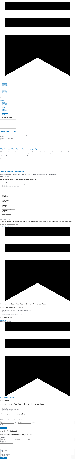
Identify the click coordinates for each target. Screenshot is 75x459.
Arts (13, 221)
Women (17, 224)
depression (60, 221)
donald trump (70, 221)
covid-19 (50, 221)
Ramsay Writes (5, 450)
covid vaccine (56, 221)
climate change (36, 221)
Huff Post (4, 195)
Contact (3, 86)
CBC (26, 221)
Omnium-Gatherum (5, 200)
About (3, 81)
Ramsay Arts (4, 451)
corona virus (40, 221)
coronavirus (44, 221)
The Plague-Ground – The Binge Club (12, 171)
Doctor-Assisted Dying (65, 221)
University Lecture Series (6, 214)
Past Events (4, 201)
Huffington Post (5, 196)
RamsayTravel (4, 206)
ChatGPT (29, 221)
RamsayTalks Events (6, 454)
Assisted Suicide (17, 221)
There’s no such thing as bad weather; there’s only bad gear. (19, 149)
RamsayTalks (4, 83)
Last (29, 439)
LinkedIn (3, 197)
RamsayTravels (5, 455)
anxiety (3, 221)
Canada (24, 221)
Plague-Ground (5, 202)
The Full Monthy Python (8, 131)
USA (5, 224)
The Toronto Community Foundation (8, 209)
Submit (3, 427)
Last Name (33, 422)
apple (5, 221)
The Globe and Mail (5, 207)
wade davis (8, 224)
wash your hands (12, 224)
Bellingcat (21, 221)
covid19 (53, 221)
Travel (3, 211)
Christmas (32, 221)
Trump (3, 224)
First (15, 439)
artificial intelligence (9, 221)
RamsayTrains (4, 84)
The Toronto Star (5, 210)
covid (47, 221)
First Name (16, 422)
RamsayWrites (5, 85)
